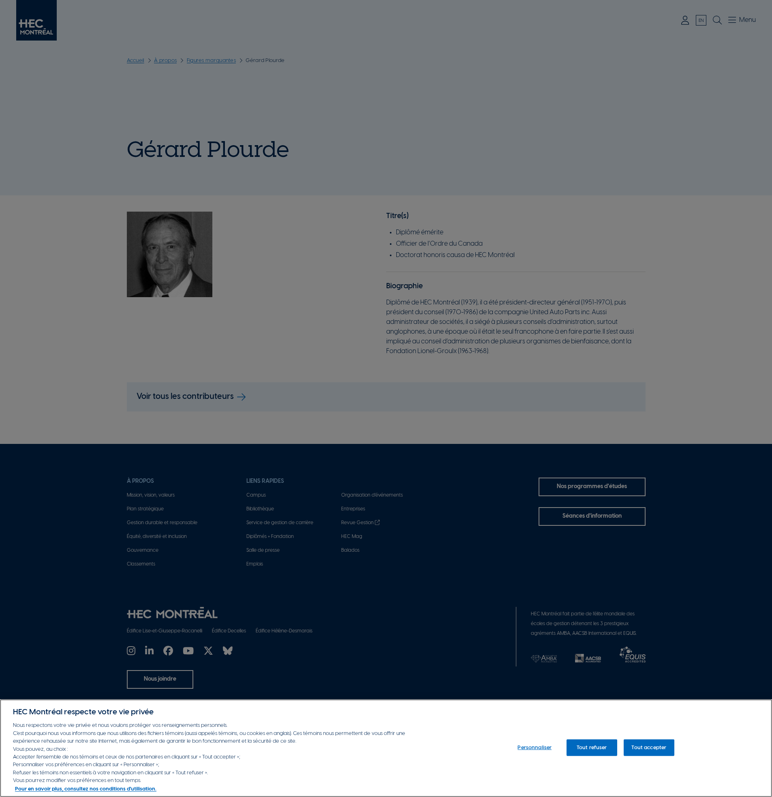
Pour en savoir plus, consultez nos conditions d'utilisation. (85, 788)
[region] (386, 748)
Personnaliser (535, 747)
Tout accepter (648, 747)
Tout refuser (592, 747)
